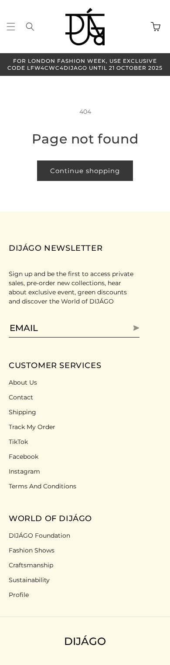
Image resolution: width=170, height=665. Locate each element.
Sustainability (29, 580)
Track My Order (32, 427)
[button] (10, 26)
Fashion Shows (31, 550)
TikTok (18, 442)
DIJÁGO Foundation (39, 535)
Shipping (22, 412)
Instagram (24, 471)
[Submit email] (126, 328)
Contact (21, 397)
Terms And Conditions (42, 486)
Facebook (23, 456)
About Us (23, 382)
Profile (19, 595)
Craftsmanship (31, 565)
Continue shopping (85, 171)
